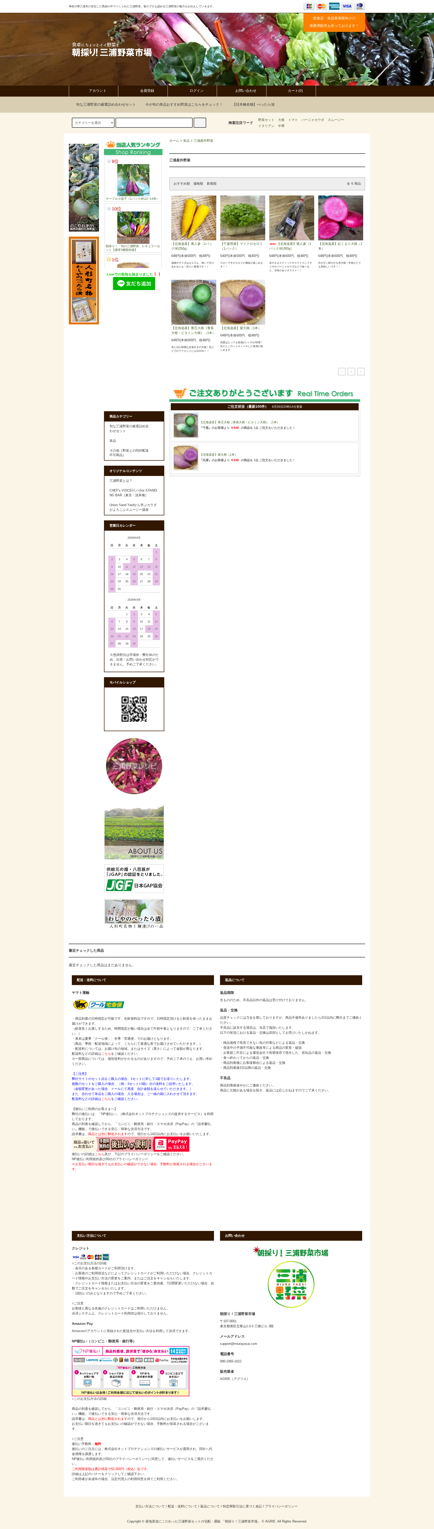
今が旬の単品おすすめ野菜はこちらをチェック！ (184, 104)
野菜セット (266, 120)
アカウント (97, 91)
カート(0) (295, 91)
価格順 (198, 183)
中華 (281, 126)
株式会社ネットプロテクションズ (128, 1449)
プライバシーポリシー (281, 1506)
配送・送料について (182, 1506)
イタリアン (266, 126)
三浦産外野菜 (203, 141)
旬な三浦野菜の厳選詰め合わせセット (106, 104)
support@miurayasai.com (238, 1344)
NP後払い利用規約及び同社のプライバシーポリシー (110, 1159)
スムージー (336, 120)
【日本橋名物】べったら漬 (253, 104)
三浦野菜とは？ (121, 480)
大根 (281, 120)
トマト (293, 120)
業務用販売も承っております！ (334, 26)
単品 (186, 141)
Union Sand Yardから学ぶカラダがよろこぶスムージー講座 (133, 507)
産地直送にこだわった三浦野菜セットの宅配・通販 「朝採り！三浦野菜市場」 (203, 1521)
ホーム (174, 141)
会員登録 (147, 91)
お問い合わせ (245, 91)
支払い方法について (150, 1506)
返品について (210, 1506)
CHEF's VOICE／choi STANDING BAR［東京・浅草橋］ (133, 493)
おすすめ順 (182, 183)
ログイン (197, 91)
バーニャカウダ (312, 120)
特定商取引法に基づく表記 (242, 1506)
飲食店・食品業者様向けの (334, 18)
